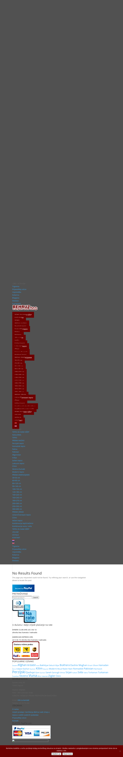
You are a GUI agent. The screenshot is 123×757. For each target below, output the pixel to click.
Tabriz (85, 673)
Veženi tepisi (17, 520)
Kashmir (32, 669)
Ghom (95, 665)
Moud (59, 669)
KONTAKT (16, 537)
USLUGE (15, 532)
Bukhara (65, 665)
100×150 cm (17, 489)
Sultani (74, 673)
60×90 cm (16, 480)
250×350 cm (17, 506)
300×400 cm (17, 509)
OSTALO (15, 535)
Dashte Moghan (78, 665)
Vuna (33, 675)
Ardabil (31, 665)
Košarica (15, 295)
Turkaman (103, 672)
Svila (80, 672)
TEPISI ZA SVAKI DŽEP (20, 432)
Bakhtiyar (44, 665)
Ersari (90, 665)
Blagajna (15, 298)
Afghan (22, 665)
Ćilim (58, 676)
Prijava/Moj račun (19, 289)
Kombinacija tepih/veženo (22, 523)
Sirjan (69, 672)
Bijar (57, 665)
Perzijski (18, 671)
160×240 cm (17, 497)
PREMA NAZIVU (18, 440)
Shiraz (62, 672)
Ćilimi (14, 466)
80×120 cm (16, 483)
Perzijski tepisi (18, 443)
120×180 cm (17, 492)
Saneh (48, 672)
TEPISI (14, 437)
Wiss (39, 676)
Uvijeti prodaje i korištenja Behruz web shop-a (30, 712)
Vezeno (23, 676)
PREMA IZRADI (18, 512)
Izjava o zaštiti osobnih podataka (25, 715)
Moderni (53, 668)
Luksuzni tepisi (18, 463)
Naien (65, 668)
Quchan (42, 673)
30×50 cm (16, 478)
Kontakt (15, 721)
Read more (67, 754)
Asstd (37, 665)
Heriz (14, 669)
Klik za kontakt (23, 700)
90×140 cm (16, 486)
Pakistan (15, 452)
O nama (15, 709)
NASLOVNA (16, 435)
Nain (70, 668)
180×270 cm (17, 500)
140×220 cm (17, 495)
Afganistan (16, 455)
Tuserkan (15, 676)
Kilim (39, 668)
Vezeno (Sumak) (18, 469)
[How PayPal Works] (23, 591)
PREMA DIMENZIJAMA (21, 475)
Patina (14, 449)
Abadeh (14, 665)
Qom (37, 672)
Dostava (15, 301)
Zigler (51, 676)
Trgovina (15, 286)
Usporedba (16, 292)
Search (35, 597)
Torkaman (93, 672)
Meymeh (45, 669)
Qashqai (30, 672)
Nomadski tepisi (18, 446)
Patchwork (98, 669)
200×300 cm (17, 503)
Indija (14, 457)
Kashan (26, 668)
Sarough (56, 672)
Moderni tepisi (18, 472)
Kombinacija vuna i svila (22, 526)
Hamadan (103, 665)
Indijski (19, 669)
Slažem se (56, 754)
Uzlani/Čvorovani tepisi (24, 397)
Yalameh (45, 676)
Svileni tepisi (17, 460)
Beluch (52, 665)
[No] (120, 751)
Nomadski (78, 668)
